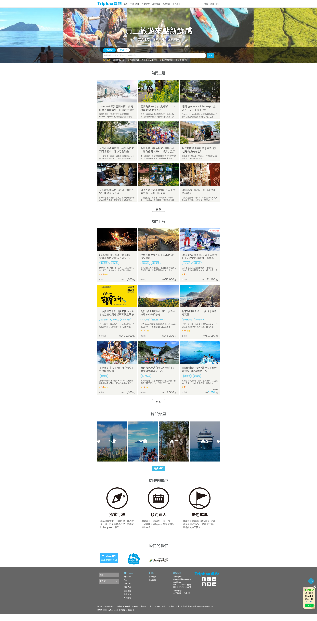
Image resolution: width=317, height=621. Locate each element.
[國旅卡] (109, 557)
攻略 (137, 4)
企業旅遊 (146, 4)
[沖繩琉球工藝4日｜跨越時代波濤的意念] (200, 174)
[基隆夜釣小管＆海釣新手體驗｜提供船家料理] (117, 352)
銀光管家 (177, 4)
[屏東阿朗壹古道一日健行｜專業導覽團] (200, 296)
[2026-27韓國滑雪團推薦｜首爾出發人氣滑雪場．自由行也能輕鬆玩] (117, 91)
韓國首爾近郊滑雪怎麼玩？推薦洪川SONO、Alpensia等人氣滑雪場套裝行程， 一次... (116, 116)
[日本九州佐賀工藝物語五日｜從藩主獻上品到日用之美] (158, 174)
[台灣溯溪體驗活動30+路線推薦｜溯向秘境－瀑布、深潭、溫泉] (158, 132)
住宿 (132, 4)
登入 (218, 4)
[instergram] (204, 584)
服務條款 (152, 577)
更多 (158, 209)
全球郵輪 (166, 4)
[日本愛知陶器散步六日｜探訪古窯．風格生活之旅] (117, 174)
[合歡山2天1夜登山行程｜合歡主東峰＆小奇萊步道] (158, 296)
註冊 (212, 4)
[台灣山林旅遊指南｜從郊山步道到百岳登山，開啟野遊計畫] (117, 132)
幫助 (206, 4)
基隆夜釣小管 (118, 60)
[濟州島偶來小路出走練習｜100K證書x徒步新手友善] (158, 91)
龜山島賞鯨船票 (166, 60)
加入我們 (127, 583)
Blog (125, 580)
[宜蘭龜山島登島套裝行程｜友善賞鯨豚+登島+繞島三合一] (200, 352)
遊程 (125, 4)
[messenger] (209, 584)
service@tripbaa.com (182, 579)
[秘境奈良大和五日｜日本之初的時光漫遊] (158, 239)
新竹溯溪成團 (133, 60)
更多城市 (158, 468)
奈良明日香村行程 (149, 60)
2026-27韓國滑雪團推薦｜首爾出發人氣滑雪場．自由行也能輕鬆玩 (116, 109)
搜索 (210, 56)
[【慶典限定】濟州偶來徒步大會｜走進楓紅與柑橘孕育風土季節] (117, 296)
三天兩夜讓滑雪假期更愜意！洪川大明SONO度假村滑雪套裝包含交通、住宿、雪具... (199, 270)
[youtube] (214, 584)
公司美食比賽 (181, 60)
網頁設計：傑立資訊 (126, 610)
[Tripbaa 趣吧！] (109, 4)
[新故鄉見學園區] (158, 557)
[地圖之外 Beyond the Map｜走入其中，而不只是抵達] (200, 91)
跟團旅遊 (156, 4)
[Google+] (209, 579)
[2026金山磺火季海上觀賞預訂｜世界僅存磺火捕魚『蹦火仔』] (117, 239)
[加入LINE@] (309, 598)
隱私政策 (152, 580)
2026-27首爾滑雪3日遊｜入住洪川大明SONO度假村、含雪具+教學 (199, 258)
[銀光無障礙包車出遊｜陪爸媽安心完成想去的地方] (200, 132)
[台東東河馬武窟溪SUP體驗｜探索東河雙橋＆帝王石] (158, 352)
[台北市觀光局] (133, 557)
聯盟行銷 (127, 587)
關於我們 (127, 577)
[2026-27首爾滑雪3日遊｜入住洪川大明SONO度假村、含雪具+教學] (200, 239)
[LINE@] (214, 579)
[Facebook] (204, 579)
